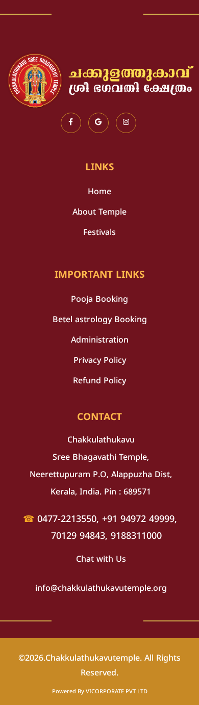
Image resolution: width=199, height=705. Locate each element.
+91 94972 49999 (138, 520)
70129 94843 (78, 536)
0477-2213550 (66, 520)
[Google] (98, 123)
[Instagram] (126, 123)
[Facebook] (71, 123)
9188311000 (136, 536)
